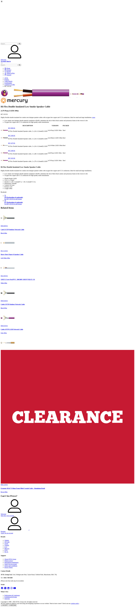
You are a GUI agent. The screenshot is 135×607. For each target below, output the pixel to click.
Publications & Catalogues (12, 595)
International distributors (11, 562)
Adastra (6, 540)
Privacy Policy (8, 567)
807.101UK (11, 158)
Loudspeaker (8, 83)
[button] (19, 44)
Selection (7, 598)
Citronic (6, 545)
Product (6, 79)
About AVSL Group (10, 559)
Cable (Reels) (8, 81)
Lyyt (5, 547)
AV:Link (6, 542)
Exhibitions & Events (10, 597)
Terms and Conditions (10, 566)
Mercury (6, 548)
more (93, 117)
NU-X (6, 552)
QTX (6, 550)
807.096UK (11, 128)
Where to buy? (8, 561)
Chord (6, 543)
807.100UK (11, 150)
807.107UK (11, 143)
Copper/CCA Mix (9, 84)
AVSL (6, 78)
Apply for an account (10, 564)
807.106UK (11, 135)
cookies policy (75, 603)
